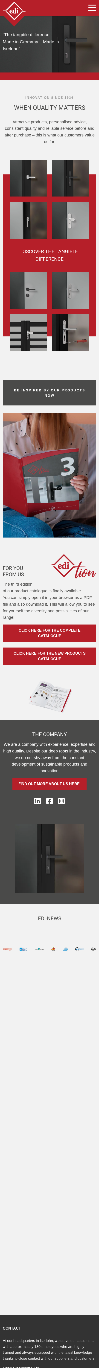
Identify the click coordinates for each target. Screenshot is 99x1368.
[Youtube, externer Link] (61, 801)
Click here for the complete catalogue (50, 633)
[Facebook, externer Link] (49, 801)
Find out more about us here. (49, 784)
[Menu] (92, 7)
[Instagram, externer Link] (37, 801)
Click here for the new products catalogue (50, 656)
